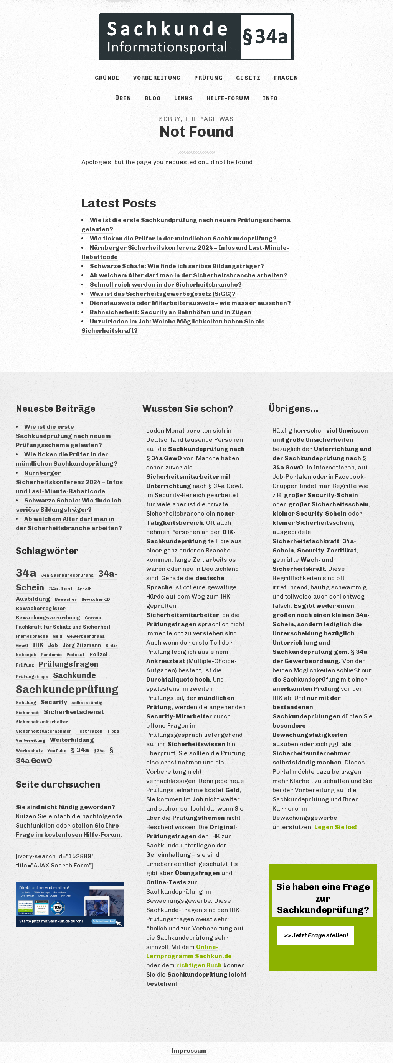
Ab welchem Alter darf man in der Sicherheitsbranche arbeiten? (188, 275)
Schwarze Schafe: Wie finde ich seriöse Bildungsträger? (177, 266)
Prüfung (208, 78)
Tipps (113, 731)
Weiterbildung (72, 739)
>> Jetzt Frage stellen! (315, 935)
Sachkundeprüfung (67, 689)
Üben (123, 98)
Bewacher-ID (95, 599)
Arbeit (84, 589)
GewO (22, 645)
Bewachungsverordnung (48, 617)
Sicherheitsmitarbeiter (42, 722)
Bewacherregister (41, 608)
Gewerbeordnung (86, 636)
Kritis (112, 645)
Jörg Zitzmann (82, 645)
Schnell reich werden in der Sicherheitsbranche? (166, 284)
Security (54, 702)
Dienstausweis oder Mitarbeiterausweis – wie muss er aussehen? (190, 303)
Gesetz (248, 78)
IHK (38, 644)
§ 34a (80, 750)
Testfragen (89, 731)
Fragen (286, 78)
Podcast (75, 654)
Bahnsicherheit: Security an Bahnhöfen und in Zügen (170, 312)
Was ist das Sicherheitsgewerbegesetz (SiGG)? (163, 293)
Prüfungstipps (32, 676)
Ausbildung (33, 598)
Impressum (189, 1050)
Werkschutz (29, 750)
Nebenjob (26, 654)
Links (183, 98)
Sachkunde (74, 675)
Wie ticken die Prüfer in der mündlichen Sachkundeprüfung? (183, 238)
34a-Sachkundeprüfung (67, 575)
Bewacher (66, 599)
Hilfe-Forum (227, 98)
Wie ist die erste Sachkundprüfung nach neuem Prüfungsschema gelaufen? (63, 436)
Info (270, 98)
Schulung (26, 702)
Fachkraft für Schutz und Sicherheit (63, 627)
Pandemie (51, 654)
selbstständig (86, 702)
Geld (57, 636)
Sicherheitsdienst (74, 712)
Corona (93, 617)
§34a (99, 750)
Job (53, 645)
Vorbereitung (157, 78)
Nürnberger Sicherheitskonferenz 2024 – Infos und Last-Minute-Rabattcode (69, 482)
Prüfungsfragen (68, 664)
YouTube (57, 750)
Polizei (98, 654)
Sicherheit (27, 712)
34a (26, 572)
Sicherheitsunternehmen (44, 731)
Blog (152, 98)
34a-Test (61, 588)
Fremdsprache (32, 636)
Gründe (107, 78)
